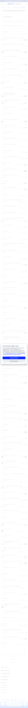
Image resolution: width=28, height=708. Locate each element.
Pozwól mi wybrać (17, 354)
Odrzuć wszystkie (14, 361)
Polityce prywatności (10, 353)
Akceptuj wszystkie (14, 357)
